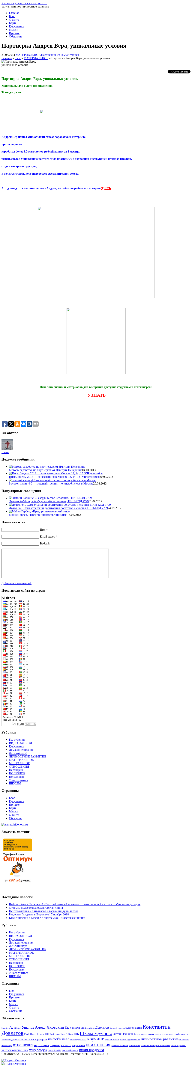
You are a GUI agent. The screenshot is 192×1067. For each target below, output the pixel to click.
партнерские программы (67, 1045)
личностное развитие (160, 1039)
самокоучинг (134, 1046)
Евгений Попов (117, 1028)
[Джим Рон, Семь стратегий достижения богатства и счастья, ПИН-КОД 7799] (60, 504)
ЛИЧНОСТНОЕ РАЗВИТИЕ (27, 756)
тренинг (182, 1045)
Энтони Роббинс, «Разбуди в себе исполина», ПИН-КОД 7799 (49, 501)
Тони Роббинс (67, 1034)
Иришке (14, 33)
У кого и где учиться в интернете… (24, 3)
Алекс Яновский (49, 1027)
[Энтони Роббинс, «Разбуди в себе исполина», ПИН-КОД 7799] (50, 497)
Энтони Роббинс (123, 1033)
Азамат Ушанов (21, 1027)
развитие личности (119, 1046)
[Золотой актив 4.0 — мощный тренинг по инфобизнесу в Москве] (52, 480)
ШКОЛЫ (15, 783)
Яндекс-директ (140, 1034)
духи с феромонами (164, 1034)
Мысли (13, 29)
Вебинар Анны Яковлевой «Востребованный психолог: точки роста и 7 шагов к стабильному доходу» (74, 904)
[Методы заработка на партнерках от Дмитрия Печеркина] (47, 466)
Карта (12, 23)
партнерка (41, 1045)
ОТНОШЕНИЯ (19, 766)
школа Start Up (54, 1050)
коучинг (95, 1039)
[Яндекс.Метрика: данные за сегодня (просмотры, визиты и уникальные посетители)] (14, 1060)
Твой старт (55, 1034)
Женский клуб (18, 753)
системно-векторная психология (155, 1046)
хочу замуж (38, 1050)
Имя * (44, 529)
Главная (14, 12)
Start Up (5, 1028)
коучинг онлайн (112, 1039)
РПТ (47, 1034)
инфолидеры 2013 (78, 1040)
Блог (12, 16)
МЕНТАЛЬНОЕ (19, 763)
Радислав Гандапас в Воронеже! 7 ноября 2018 (39, 914)
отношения (23, 1044)
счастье (174, 1046)
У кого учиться (18, 780)
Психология (16, 776)
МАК (26, 1034)
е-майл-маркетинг (182, 1034)
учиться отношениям (15, 1050)
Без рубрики (17, 739)
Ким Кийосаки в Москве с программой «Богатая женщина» (47, 917)
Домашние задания (21, 749)
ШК (76, 1033)
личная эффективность (130, 1040)
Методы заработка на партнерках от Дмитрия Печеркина (45, 470)
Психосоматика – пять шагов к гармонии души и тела (43, 911)
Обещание (15, 36)
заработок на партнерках (33, 1039)
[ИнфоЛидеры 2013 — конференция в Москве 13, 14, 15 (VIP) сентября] (56, 473)
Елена (5, 452)
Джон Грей (89, 1028)
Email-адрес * (48, 536)
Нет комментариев (67, 54)
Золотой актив (133, 1027)
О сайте (14, 19)
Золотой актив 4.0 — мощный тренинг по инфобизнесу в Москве (51, 483)
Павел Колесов (37, 1034)
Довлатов (102, 1027)
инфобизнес (58, 1039)
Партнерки (48, 54)
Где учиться (16, 26)
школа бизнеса (70, 1050)
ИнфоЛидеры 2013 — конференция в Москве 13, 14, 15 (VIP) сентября (54, 476)
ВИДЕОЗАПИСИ (20, 743)
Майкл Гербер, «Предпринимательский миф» (38, 514)
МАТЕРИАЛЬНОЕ (28, 54)
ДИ (82, 1028)
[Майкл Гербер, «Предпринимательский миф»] (39, 511)
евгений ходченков (10, 1040)
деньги (151, 1034)
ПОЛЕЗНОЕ (17, 773)
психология (98, 1044)
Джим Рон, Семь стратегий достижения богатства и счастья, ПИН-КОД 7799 (58, 508)
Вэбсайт (45, 543)
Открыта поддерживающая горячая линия (36, 907)
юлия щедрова (91, 1050)
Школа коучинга (96, 1033)
